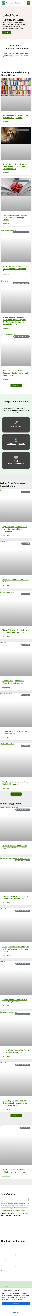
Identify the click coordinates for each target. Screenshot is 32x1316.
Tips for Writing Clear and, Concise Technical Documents (16, 783)
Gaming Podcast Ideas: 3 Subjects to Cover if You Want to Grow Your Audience (15, 949)
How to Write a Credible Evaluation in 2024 (15, 580)
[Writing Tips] (16, 422)
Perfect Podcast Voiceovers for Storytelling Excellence (14, 1000)
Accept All (16, 1303)
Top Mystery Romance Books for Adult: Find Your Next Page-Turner (16, 217)
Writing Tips (16, 426)
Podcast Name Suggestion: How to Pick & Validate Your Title (15, 1051)
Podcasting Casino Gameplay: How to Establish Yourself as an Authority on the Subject (14, 1103)
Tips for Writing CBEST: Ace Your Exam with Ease (15, 732)
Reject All (16, 1312)
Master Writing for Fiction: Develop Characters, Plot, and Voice (16, 631)
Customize (16, 1308)
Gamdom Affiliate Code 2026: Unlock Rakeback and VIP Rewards (14, 1215)
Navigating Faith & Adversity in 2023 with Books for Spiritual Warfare (15, 268)
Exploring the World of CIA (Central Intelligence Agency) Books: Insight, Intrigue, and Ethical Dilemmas (14, 320)
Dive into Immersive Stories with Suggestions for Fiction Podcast (14, 846)
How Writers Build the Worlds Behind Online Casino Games (13, 1171)
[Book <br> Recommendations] (16, 457)
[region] (16, 1302)
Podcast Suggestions (16, 443)
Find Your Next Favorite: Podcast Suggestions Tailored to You (15, 897)
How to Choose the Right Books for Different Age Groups (15, 116)
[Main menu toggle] (28, 3)
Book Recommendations (16, 462)
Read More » (6, 121)
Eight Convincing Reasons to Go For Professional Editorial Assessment (14, 528)
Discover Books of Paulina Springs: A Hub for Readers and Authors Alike (15, 373)
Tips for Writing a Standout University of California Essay (14, 682)
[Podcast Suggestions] (16, 440)
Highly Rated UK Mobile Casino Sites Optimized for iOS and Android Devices (15, 166)
